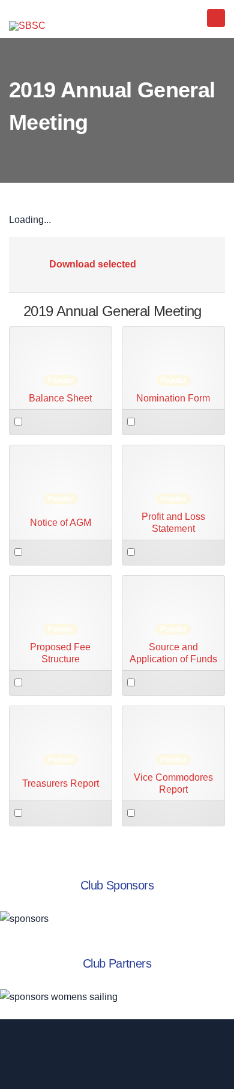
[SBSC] (27, 25)
